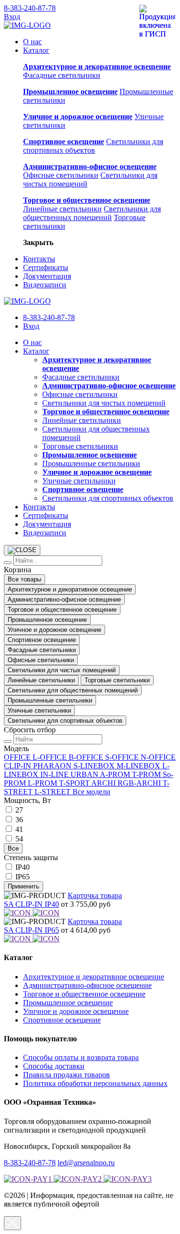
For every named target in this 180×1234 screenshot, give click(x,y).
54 (19, 839)
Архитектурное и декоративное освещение (70, 589)
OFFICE (18, 757)
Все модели (91, 792)
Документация (47, 276)
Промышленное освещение (47, 619)
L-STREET (53, 792)
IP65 (22, 877)
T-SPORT (75, 783)
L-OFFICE (51, 757)
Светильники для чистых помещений (104, 403)
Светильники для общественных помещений (92, 213)
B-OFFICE (87, 757)
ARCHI (104, 783)
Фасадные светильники (61, 75)
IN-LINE (55, 774)
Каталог (36, 50)
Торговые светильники (80, 446)
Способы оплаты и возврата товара (81, 1057)
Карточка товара (95, 895)
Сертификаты (45, 267)
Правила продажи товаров (66, 1075)
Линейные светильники (62, 209)
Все (13, 848)
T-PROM (147, 774)
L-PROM (43, 783)
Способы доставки (53, 1066)
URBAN (85, 774)
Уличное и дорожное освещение (54, 629)
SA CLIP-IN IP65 (31, 930)
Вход (12, 16)
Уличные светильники (79, 481)
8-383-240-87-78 (30, 8)
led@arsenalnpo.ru (86, 1163)
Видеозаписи (44, 285)
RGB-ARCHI (140, 783)
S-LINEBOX (95, 766)
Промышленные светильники (91, 463)
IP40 (22, 867)
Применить (23, 886)
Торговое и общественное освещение (62, 609)
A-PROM (116, 774)
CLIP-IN (18, 766)
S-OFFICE (123, 757)
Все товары (24, 579)
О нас (32, 41)
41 (19, 829)
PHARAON (53, 766)
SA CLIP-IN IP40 (31, 904)
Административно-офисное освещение (64, 599)
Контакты (39, 259)
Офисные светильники (60, 175)
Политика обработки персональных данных (95, 1083)
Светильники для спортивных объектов (93, 145)
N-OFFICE (158, 757)
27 (19, 810)
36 (19, 819)
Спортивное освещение (42, 639)
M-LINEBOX (139, 766)
